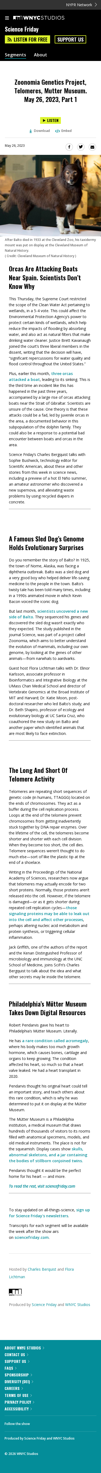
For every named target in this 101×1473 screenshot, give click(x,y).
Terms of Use (17, 1395)
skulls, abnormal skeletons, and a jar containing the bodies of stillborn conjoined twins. (48, 1154)
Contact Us (15, 1354)
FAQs (9, 1368)
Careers (12, 1388)
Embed (66, 130)
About (40, 55)
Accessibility (17, 1408)
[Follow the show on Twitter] (54, 1422)
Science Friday (44, 1304)
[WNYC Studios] (15, 1294)
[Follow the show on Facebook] (39, 1422)
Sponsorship (17, 1374)
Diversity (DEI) (17, 1381)
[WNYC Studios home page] (45, 18)
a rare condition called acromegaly (55, 1040)
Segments (15, 55)
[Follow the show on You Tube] (68, 1422)
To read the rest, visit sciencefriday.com (42, 1186)
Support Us (70, 39)
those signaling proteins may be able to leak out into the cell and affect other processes (49, 913)
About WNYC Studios (23, 1348)
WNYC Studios (77, 1304)
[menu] (7, 18)
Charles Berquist (42, 1269)
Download (42, 130)
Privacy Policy (18, 1402)
